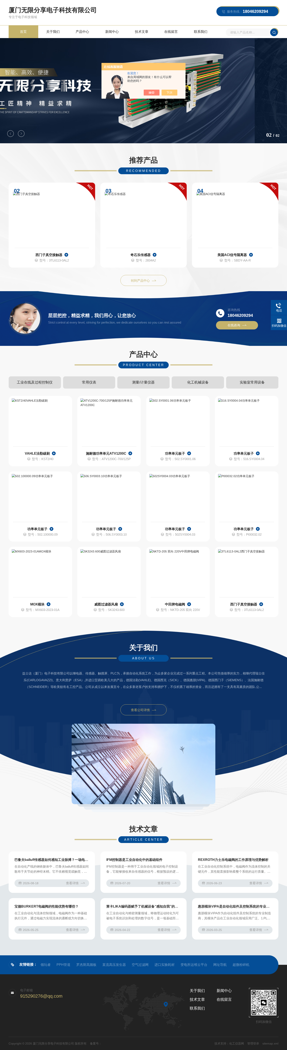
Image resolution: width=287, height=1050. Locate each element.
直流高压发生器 (114, 964)
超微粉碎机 (241, 964)
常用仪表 (89, 382)
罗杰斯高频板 (86, 964)
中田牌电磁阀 (175, 604)
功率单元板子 (175, 453)
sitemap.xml (270, 1043)
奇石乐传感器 (140, 255)
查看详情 (72, 883)
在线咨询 (234, 325)
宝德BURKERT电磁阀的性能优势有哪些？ (46, 906)
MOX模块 (37, 604)
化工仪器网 (236, 1043)
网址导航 (220, 964)
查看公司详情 (140, 710)
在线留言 (171, 31)
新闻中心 (112, 31)
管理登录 (253, 1043)
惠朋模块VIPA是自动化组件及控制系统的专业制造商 (235, 906)
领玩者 (46, 964)
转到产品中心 (140, 280)
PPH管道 (63, 964)
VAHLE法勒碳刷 (37, 453)
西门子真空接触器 (49, 255)
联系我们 (200, 31)
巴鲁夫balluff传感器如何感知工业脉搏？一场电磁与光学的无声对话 (51, 860)
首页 (23, 31)
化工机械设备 (198, 382)
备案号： (96, 1043)
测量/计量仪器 (143, 382)
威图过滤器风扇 (106, 604)
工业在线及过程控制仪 (35, 382)
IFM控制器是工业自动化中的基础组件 (134, 860)
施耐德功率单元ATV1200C (106, 453)
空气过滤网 (140, 964)
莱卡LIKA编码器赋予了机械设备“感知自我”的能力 (143, 906)
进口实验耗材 (164, 964)
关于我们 (53, 31)
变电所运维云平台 (193, 964)
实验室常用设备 (252, 382)
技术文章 (141, 31)
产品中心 (82, 31)
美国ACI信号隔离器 (232, 255)
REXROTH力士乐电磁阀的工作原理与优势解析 (233, 860)
